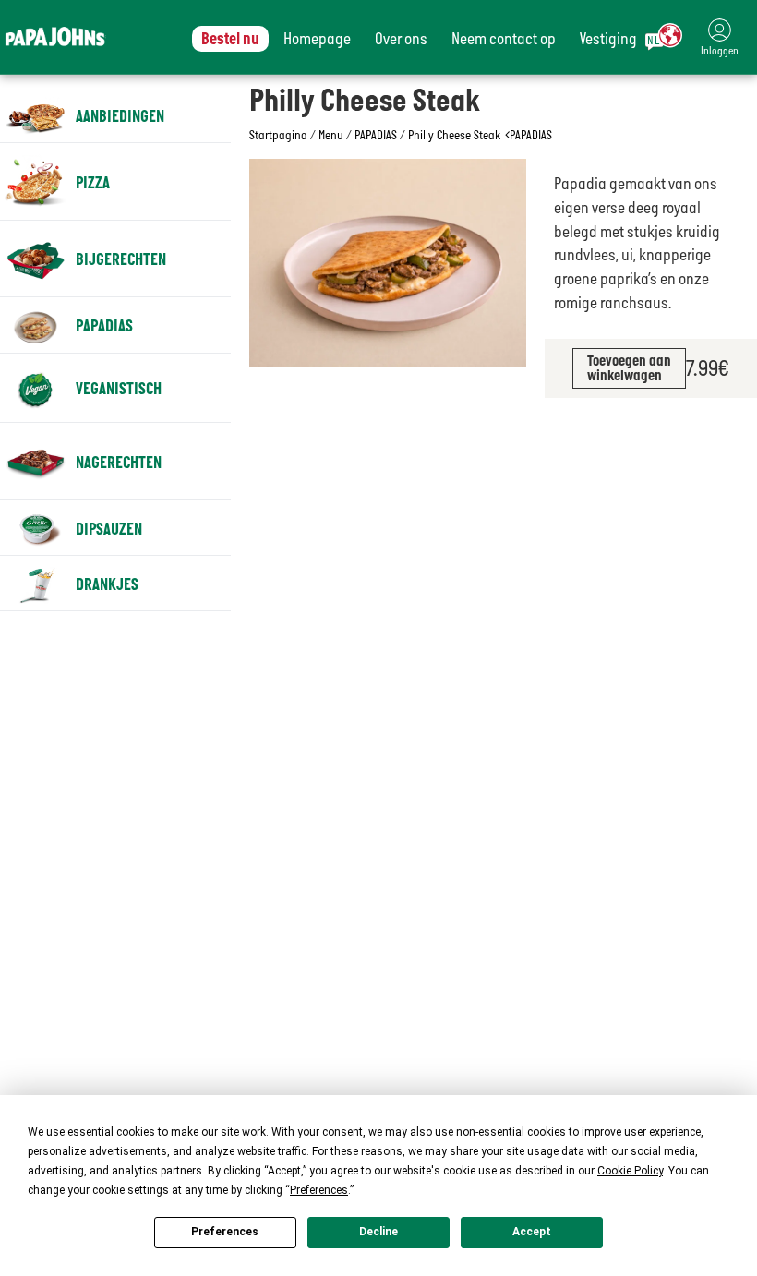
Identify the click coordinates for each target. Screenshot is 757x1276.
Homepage (317, 38)
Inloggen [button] (720, 50)
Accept (531, 1231)
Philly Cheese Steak (454, 134)
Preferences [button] (319, 1190)
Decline (378, 1231)
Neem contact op (503, 38)
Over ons (401, 38)
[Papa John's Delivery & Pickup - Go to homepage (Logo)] (55, 37)
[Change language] (663, 37)
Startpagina (278, 134)
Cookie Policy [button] (630, 1170)
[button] (719, 36)
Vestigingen (616, 38)
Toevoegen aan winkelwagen (629, 368)
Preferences (224, 1231)
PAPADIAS (375, 134)
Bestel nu (230, 38)
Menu (330, 134)
